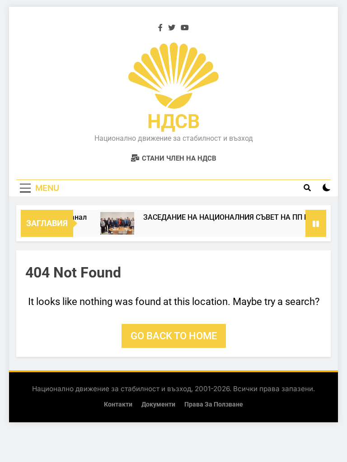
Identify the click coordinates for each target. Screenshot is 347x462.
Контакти (118, 404)
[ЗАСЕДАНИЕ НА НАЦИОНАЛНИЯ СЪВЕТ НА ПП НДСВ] (114, 223)
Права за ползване (213, 404)
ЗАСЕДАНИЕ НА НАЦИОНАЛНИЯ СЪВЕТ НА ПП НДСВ (231, 217)
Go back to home (174, 336)
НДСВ (173, 121)
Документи (158, 404)
